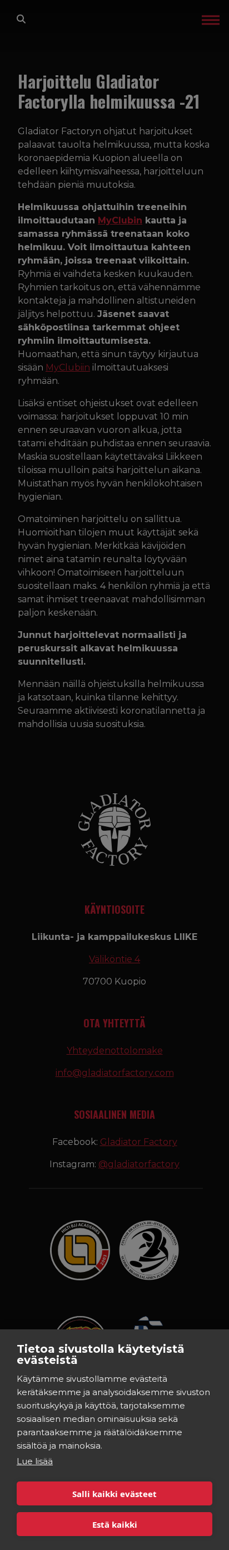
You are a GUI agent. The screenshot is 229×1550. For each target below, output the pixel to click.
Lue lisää (35, 1461)
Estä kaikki (114, 1524)
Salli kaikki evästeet (114, 1493)
